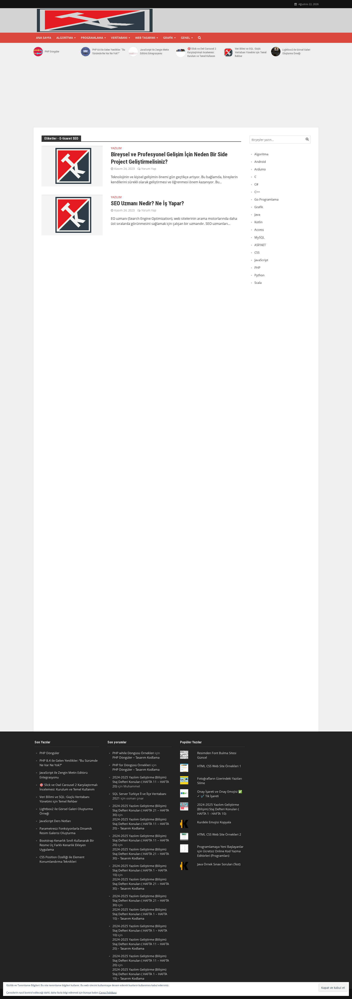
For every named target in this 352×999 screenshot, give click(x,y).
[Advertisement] (176, 94)
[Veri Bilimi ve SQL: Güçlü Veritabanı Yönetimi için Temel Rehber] (228, 52)
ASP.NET (260, 245)
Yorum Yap (148, 169)
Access (259, 230)
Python (259, 275)
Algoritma (64, 38)
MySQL (259, 237)
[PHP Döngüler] (38, 51)
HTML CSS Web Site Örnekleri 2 (219, 834)
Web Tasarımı (145, 38)
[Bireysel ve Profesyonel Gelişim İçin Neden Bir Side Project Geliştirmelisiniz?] (72, 165)
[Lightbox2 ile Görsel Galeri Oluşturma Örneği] (275, 51)
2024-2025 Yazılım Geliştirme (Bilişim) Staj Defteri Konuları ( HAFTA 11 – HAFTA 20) (140, 781)
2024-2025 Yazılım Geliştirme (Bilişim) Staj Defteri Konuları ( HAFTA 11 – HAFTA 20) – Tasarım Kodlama (140, 823)
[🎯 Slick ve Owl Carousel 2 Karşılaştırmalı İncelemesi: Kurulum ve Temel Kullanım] (180, 52)
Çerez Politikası (108, 992)
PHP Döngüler (52, 51)
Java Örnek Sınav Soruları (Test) (218, 864)
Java (257, 214)
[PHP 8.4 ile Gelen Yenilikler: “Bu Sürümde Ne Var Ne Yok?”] (85, 51)
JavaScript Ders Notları (55, 821)
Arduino (260, 169)
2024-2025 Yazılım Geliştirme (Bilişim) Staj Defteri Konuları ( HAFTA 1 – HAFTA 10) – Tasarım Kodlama (139, 913)
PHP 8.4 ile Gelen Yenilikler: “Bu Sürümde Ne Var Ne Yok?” (108, 51)
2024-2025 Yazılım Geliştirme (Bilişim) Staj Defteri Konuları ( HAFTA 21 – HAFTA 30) (140, 810)
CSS (257, 252)
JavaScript (261, 260)
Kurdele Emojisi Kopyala (214, 822)
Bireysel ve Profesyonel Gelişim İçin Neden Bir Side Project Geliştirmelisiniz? (169, 158)
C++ (257, 192)
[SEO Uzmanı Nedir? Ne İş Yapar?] (72, 214)
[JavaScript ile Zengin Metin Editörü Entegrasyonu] (133, 51)
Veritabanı (119, 38)
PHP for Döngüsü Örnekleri (131, 765)
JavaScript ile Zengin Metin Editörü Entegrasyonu (154, 51)
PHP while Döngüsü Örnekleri (133, 753)
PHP (257, 267)
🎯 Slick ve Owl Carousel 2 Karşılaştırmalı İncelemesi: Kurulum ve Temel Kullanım (201, 52)
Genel (185, 38)
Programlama (92, 38)
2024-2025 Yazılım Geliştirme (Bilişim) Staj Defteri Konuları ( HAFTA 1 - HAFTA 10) (218, 809)
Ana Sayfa (43, 38)
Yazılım (116, 148)
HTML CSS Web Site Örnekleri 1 (219, 766)
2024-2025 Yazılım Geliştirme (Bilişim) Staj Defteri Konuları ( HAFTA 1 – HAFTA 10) (139, 870)
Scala (258, 283)
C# (256, 184)
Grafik (168, 38)
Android (260, 162)
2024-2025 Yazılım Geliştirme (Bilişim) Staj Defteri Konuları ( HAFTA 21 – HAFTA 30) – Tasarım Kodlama (140, 853)
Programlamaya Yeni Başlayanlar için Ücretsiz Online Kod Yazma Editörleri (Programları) (220, 851)
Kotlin (258, 222)
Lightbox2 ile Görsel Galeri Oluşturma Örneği (296, 51)
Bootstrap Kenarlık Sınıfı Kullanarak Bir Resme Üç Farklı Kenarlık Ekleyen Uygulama (67, 844)
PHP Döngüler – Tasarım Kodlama (136, 757)
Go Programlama (266, 199)
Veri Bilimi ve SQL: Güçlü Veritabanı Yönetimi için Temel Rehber (250, 52)
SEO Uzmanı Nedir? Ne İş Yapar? (147, 203)
